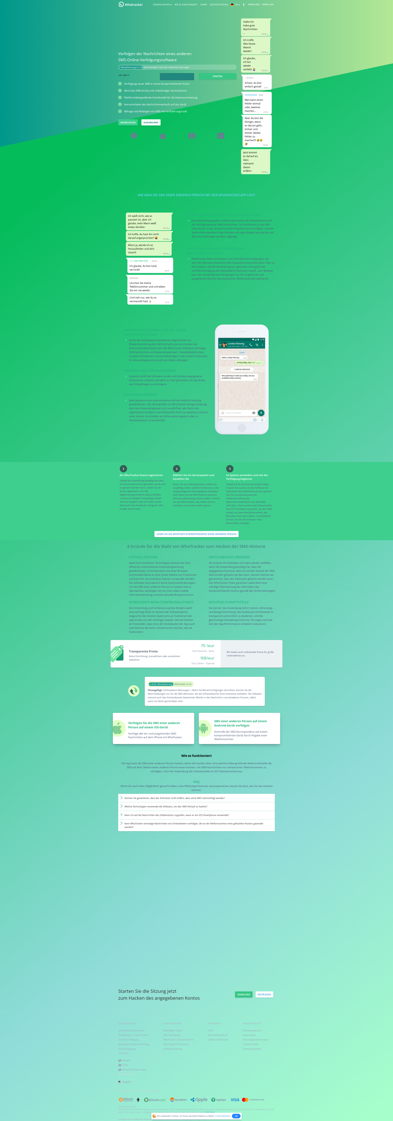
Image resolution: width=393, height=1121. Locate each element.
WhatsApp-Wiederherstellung (133, 1044)
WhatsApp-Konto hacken (131, 1030)
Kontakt (125, 1060)
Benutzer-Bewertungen (133, 1069)
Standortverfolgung (128, 1039)
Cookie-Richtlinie (222, 1116)
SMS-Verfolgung (171, 1034)
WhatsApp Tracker (173, 1030)
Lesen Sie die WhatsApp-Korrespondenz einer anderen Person (196, 534)
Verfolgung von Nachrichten (133, 1034)
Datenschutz (249, 1034)
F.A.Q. (124, 1064)
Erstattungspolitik (252, 1048)
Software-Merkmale (218, 1039)
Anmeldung (128, 122)
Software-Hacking (172, 1048)
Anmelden (254, 4)
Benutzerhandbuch (218, 1034)
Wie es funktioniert (185, 4)
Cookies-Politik (250, 1044)
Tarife (210, 1030)
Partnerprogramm (252, 1030)
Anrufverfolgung (127, 1048)
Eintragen (264, 994)
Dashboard (151, 122)
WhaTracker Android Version (178, 1039)
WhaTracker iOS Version (176, 1044)
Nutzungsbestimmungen (256, 1039)
